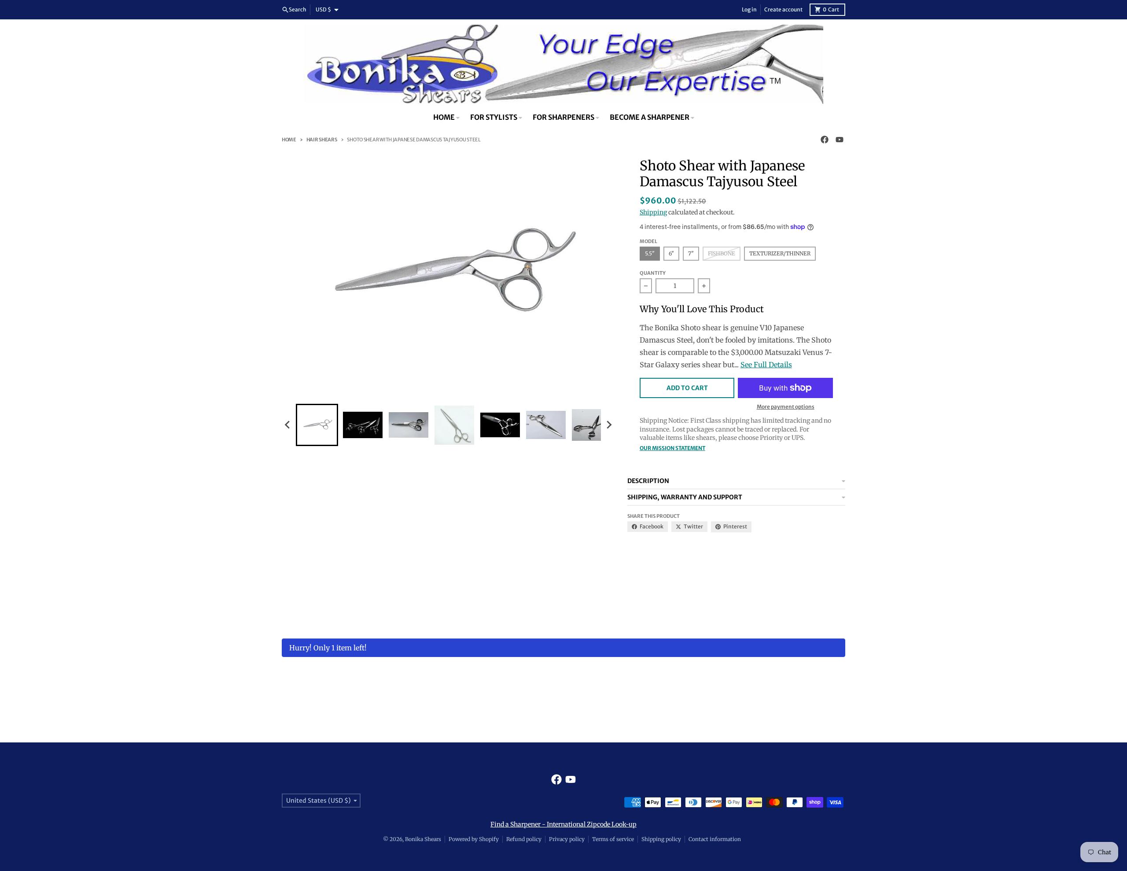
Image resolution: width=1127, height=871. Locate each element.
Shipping (653, 212)
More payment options (785, 406)
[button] (317, 425)
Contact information (715, 839)
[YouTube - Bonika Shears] (839, 139)
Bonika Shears (423, 839)
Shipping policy (661, 839)
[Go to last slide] (288, 425)
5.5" (650, 253)
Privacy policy (567, 839)
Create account (783, 9)
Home (289, 140)
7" (691, 253)
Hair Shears (321, 140)
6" (671, 253)
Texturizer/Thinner (779, 253)
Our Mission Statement (672, 448)
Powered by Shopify (474, 839)
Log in (749, 9)
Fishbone (721, 253)
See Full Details (766, 364)
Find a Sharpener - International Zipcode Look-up (563, 824)
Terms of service (613, 839)
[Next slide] (609, 425)
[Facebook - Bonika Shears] (824, 139)
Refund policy (523, 839)
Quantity (653, 273)
